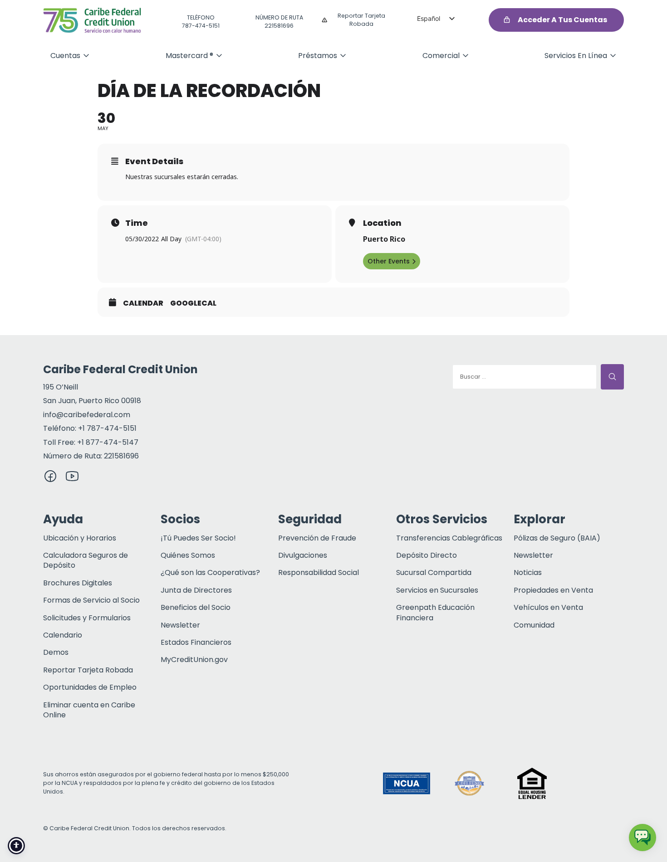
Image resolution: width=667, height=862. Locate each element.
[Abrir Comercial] (465, 55)
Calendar (143, 303)
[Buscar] (612, 377)
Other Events (389, 261)
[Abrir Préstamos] (343, 55)
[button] (594, 783)
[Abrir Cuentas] (86, 55)
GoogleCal (193, 303)
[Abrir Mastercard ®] (219, 55)
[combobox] (524, 377)
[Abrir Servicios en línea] (613, 55)
